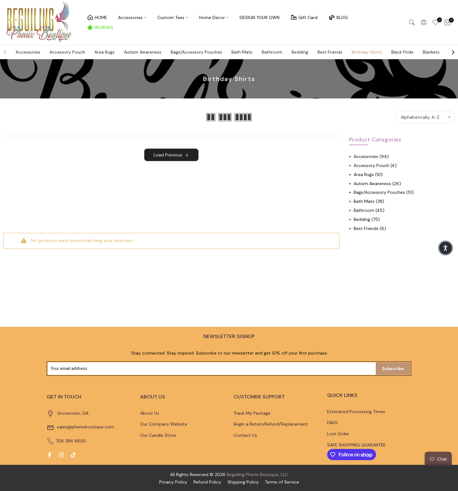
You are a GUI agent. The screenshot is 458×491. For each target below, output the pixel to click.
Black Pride (402, 52)
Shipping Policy (243, 482)
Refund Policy (207, 482)
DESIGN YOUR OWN (259, 17)
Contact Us (245, 435)
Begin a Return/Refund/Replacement (271, 424)
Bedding (300, 52)
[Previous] (5, 52)
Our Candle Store (158, 435)
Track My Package (252, 413)
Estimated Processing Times (356, 411)
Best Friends (329, 52)
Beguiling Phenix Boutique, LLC (257, 474)
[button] (445, 248)
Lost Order (338, 433)
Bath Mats (241, 52)
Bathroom (272, 52)
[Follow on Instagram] (61, 455)
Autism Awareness (142, 52)
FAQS (332, 422)
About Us (149, 413)
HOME (101, 17)
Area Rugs (104, 52)
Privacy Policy (173, 482)
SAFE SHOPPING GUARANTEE (356, 445)
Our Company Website (163, 424)
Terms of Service (282, 482)
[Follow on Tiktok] (73, 455)
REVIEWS (104, 27)
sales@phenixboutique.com (85, 427)
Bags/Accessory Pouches (196, 52)
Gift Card (307, 17)
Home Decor (212, 17)
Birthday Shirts (367, 52)
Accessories (130, 17)
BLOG (342, 17)
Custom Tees (170, 17)
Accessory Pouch (67, 52)
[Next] (452, 52)
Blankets (431, 52)
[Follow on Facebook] (49, 455)
